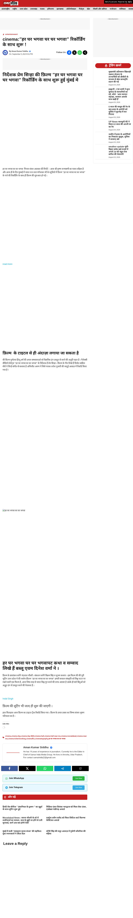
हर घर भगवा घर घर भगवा (57, 814)
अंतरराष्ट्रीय (5, 9)
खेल (88, 9)
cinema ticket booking (17, 814)
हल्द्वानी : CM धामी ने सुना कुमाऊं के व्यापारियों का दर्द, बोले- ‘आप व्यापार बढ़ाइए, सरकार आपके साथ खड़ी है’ (119, 94)
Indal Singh (8, 774)
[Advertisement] (45, 110)
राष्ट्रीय (14, 9)
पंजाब (42, 9)
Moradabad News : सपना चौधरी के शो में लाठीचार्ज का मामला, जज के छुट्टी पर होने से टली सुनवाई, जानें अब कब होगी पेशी (22, 895)
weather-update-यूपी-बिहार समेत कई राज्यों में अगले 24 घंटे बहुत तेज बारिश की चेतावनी (119, 150)
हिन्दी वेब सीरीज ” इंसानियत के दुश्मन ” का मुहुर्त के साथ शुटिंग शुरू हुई (22, 883)
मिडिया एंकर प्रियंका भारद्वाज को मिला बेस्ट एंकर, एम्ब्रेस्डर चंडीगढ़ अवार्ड (66, 883)
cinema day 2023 (27, 811)
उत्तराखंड (33, 9)
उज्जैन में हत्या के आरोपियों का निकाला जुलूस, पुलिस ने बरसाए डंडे (119, 137)
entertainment (11, 34)
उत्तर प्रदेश (23, 9)
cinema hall (39, 811)
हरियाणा (50, 9)
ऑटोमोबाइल (71, 9)
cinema (8, 811)
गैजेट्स (81, 9)
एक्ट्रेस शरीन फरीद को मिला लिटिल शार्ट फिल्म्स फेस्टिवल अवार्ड (65, 894)
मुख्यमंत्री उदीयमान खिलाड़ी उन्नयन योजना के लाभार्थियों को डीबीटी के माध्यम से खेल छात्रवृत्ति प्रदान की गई (120, 77)
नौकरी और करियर (100, 9)
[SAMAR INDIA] (10, 3)
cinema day (16, 811)
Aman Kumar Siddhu (20, 51)
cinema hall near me (53, 811)
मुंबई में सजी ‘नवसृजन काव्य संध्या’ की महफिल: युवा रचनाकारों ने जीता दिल (22, 907)
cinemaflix (30, 814)
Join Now (78, 853)
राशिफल (122, 9)
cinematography (41, 814)
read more (7, 264)
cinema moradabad (68, 811)
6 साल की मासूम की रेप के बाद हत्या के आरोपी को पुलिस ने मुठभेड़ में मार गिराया (119, 111)
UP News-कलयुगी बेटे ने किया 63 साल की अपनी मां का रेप (120, 124)
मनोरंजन (113, 9)
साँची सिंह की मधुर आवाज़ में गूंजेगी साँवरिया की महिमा (66, 907)
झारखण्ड (60, 9)
